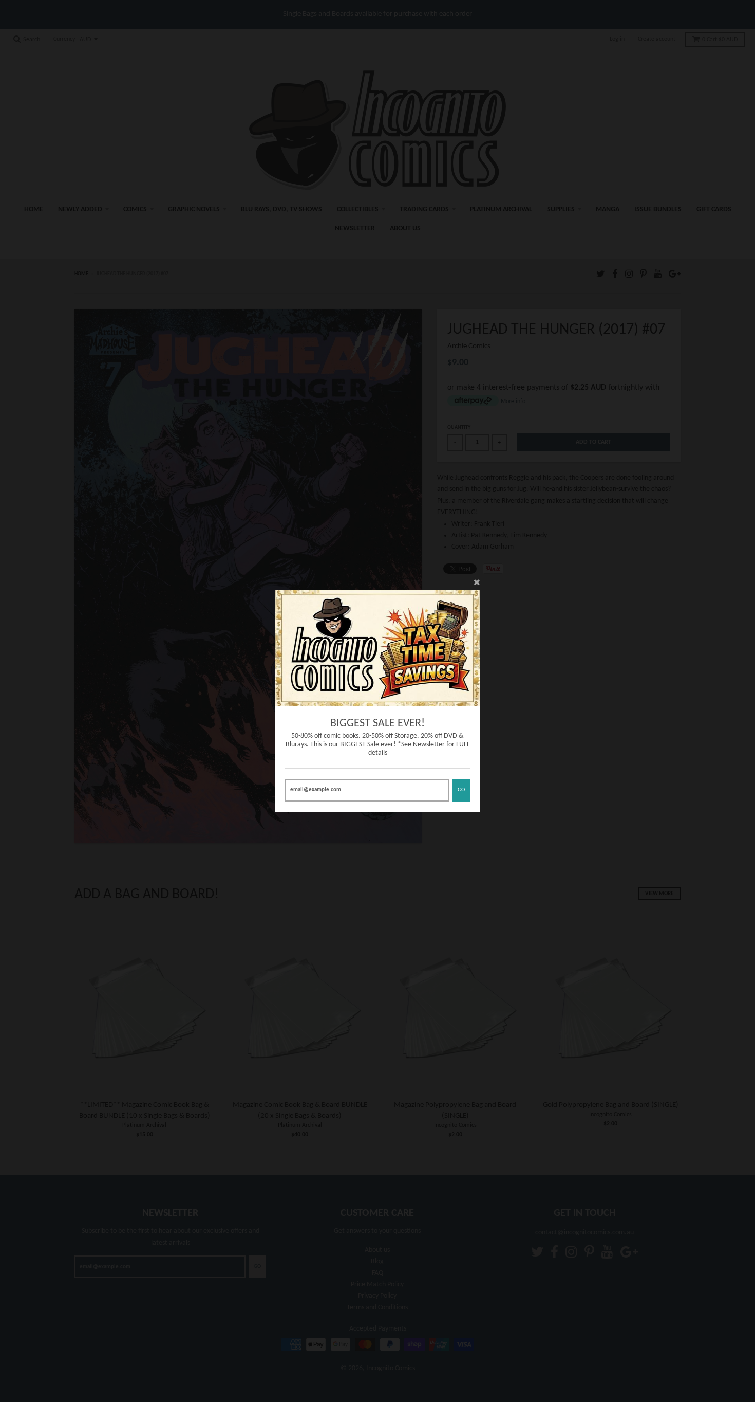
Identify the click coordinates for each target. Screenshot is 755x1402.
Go (461, 790)
